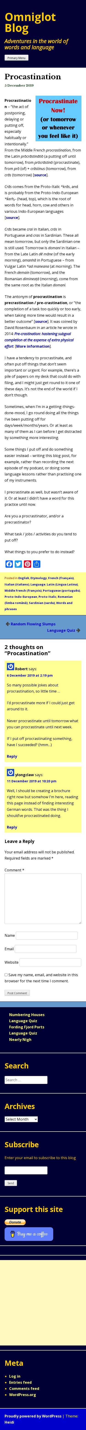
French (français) (61, 578)
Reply (12, 756)
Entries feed (20, 1382)
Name (10, 935)
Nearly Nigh (20, 1039)
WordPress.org (22, 1394)
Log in (14, 1376)
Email (9, 948)
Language (38, 584)
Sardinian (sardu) (42, 603)
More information (33, 346)
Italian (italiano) (17, 584)
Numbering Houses (26, 1014)
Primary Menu (16, 58)
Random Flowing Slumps (33, 623)
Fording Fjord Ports (26, 1026)
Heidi (9, 1422)
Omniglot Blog (30, 22)
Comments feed (24, 1388)
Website (12, 962)
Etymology (39, 578)
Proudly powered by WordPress (33, 1416)
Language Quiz (61, 630)
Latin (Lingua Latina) (62, 584)
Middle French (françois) (23, 590)
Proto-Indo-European (21, 597)
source (40, 174)
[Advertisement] (43, 1302)
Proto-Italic (47, 597)
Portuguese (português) (61, 590)
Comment (14, 870)
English (23, 578)
